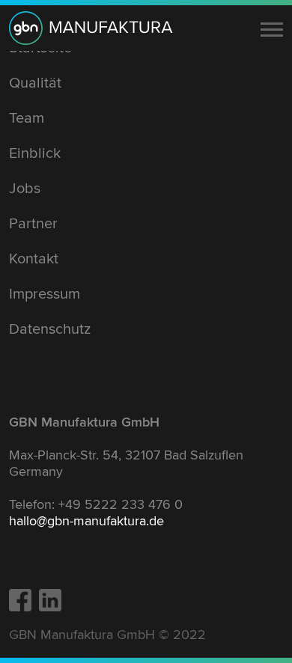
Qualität (35, 83)
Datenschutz (50, 329)
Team (26, 118)
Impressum (44, 294)
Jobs (24, 189)
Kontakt (33, 259)
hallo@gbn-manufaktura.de (86, 521)
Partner (33, 224)
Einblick (35, 153)
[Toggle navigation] (272, 29)
